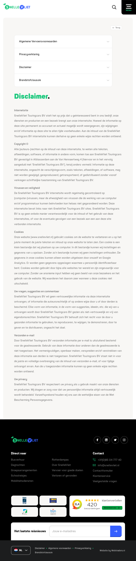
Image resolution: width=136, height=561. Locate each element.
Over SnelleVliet (61, 465)
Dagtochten (18, 465)
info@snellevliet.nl (108, 465)
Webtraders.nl (118, 550)
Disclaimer (40, 548)
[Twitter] (115, 440)
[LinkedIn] (106, 440)
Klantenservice (101, 476)
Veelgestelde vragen (105, 481)
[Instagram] (124, 440)
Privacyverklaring (83, 548)
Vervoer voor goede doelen (67, 470)
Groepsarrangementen (24, 470)
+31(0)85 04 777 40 (109, 460)
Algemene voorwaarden (59, 548)
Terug (117, 28)
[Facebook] (97, 440)
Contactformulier (103, 470)
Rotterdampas (60, 459)
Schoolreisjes (19, 475)
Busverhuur (17, 459)
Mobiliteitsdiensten (22, 481)
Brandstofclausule (44, 552)
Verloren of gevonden (64, 475)
